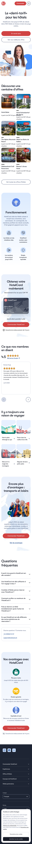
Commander (20, 3)
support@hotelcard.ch (10, 638)
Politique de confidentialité (9, 825)
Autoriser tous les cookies (16, 839)
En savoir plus (16, 33)
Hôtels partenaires (8, 784)
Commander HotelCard (10, 764)
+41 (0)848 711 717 (8, 634)
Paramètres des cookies (16, 834)
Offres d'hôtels (7, 774)
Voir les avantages (16, 543)
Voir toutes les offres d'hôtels (16, 182)
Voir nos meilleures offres (16, 40)
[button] (8, 107)
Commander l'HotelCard (16, 324)
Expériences (6, 769)
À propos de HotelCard (9, 779)
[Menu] (29, 3)
